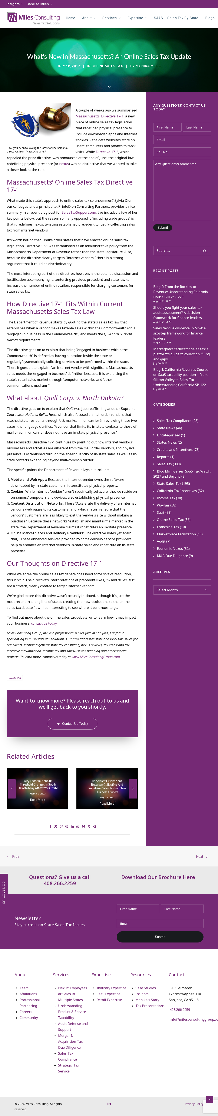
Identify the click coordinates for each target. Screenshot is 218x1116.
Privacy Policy (194, 1104)
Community (29, 1017)
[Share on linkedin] (72, 826)
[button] (205, 251)
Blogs (210, 18)
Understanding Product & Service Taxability (72, 1011)
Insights (13, 4)
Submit (163, 228)
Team (24, 988)
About (87, 18)
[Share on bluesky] (83, 826)
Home (70, 18)
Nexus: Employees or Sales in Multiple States (72, 994)
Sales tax (15, 677)
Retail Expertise (109, 999)
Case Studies (38, 4)
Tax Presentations (150, 1005)
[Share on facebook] (50, 826)
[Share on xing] (89, 826)
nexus (64, 163)
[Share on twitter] (55, 826)
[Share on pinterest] (66, 826)
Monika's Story (147, 999)
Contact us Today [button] (75, 724)
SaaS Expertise (108, 994)
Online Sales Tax (107, 66)
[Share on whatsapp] (77, 826)
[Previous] (12, 798)
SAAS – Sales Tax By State (176, 18)
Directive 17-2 (107, 152)
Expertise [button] (135, 18)
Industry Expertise (111, 988)
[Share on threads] (61, 826)
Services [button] (109, 18)
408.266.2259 (180, 1009)
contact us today (44, 623)
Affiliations (28, 994)
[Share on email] (94, 826)
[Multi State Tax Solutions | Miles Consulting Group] (33, 18)
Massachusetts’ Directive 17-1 (99, 116)
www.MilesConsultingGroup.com (96, 657)
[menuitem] (14, 4)
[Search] (182, 250)
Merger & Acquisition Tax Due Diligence (70, 1041)
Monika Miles (148, 66)
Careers (26, 1011)
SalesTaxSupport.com (79, 212)
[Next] (133, 798)
